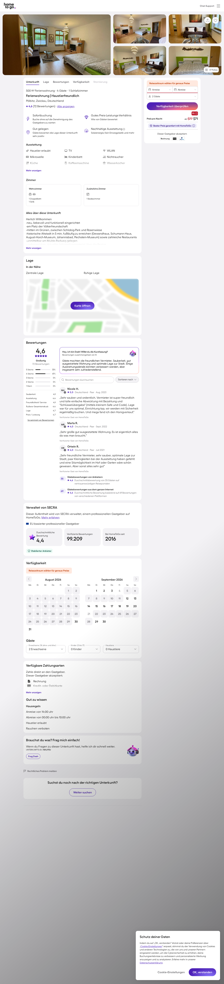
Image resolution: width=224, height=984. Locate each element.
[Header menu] (218, 6)
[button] (218, 6)
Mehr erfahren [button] (50, 517)
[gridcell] (68, 590)
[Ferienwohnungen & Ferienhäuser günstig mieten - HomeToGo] (10, 5)
